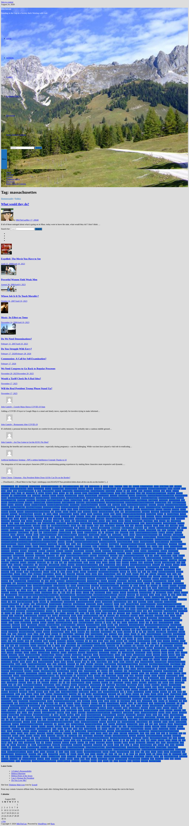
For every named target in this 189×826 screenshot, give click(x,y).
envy (14, 583)
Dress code (70, 574)
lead (152, 639)
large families (79, 639)
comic (160, 546)
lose (117, 646)
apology (27, 505)
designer (30, 569)
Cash (40, 532)
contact (129, 553)
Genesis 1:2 (108, 604)
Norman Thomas (165, 666)
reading (147, 694)
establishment (166, 583)
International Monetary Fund (127, 627)
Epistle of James (50, 583)
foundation (130, 597)
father (34, 590)
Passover (177, 673)
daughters (133, 562)
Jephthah (38, 632)
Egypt (175, 576)
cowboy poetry (55, 558)
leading (4, 641)
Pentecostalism (172, 676)
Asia (131, 507)
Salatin (138, 706)
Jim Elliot (127, 632)
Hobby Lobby (37, 618)
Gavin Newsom (41, 604)
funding (98, 602)
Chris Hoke (79, 537)
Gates (32, 604)
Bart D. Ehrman (27, 516)
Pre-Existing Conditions (32, 685)
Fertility (37, 592)
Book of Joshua (73, 523)
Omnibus (36, 671)
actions (9, 491)
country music (166, 555)
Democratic (76, 567)
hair (114, 613)
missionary (23, 657)
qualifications (138, 692)
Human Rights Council (172, 620)
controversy (29, 555)
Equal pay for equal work (133, 583)
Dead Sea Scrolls (169, 562)
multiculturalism (174, 659)
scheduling (117, 708)
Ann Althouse (142, 500)
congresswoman (7, 553)
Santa (29, 708)
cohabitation (103, 546)
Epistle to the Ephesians (87, 583)
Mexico (21, 655)
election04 (55, 579)
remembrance (28, 699)
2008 (86, 486)
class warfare (151, 544)
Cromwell (66, 560)
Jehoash (4, 632)
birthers (114, 521)
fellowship (142, 590)
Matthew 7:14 (84, 650)
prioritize (147, 687)
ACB (119, 489)
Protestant (171, 689)
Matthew (74, 650)
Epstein (119, 583)
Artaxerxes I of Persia (51, 507)
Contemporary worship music (144, 553)
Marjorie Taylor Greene (127, 648)
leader (172, 639)
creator (114, 558)
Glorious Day (94, 606)
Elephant (4, 581)
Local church (24, 646)
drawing (58, 574)
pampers (93, 673)
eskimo (158, 583)
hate (160, 613)
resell (165, 699)
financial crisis (132, 592)
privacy (160, 687)
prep (103, 685)
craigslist (68, 558)
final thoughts (99, 592)
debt (36, 565)
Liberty (182, 641)
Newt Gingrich (68, 666)
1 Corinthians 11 (7, 486)
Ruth (65, 706)
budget (181, 525)
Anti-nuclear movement (115, 502)
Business (82, 528)
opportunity (118, 671)
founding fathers (158, 597)
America (131, 495)
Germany (5, 606)
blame (156, 521)
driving (94, 574)
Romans (77, 703)
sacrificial (85, 706)
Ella (42, 581)
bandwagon (97, 514)
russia (43, 706)
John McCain (161, 632)
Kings (10, 639)
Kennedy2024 (37, 636)
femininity (5, 592)
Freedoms (164, 599)
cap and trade (70, 530)
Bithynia (127, 521)
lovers (147, 646)
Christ (95, 537)
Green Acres (158, 611)
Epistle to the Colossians (68, 583)
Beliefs (16, 519)
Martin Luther (172, 648)
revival (106, 701)
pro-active (168, 687)
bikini (23, 521)
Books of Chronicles (153, 523)
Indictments (123, 625)
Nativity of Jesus (8, 664)
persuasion (55, 678)
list (158, 643)
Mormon (37, 659)
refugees (105, 696)
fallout (144, 588)
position (135, 682)
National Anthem (147, 662)
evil (148, 585)
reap (21, 696)
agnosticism (30, 493)
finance (109, 592)
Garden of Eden (170, 602)
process (22, 689)
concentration (79, 551)
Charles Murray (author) (67, 535)
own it (49, 673)
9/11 (130, 486)
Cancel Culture (44, 530)
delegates (168, 565)
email (46, 581)
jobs (140, 632)
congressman (173, 551)
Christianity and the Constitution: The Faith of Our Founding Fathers (29, 542)
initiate (68, 627)
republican (101, 699)
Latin (124, 639)
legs (90, 641)
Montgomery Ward (8, 659)
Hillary (172, 615)
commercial (73, 549)
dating (118, 562)
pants (99, 673)
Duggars (135, 574)
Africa (13, 493)
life (55, 643)
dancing (92, 562)
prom (80, 689)
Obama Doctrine (91, 669)
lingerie (143, 643)
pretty (72, 687)
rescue (160, 699)
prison (154, 687)
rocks (41, 703)
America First (141, 495)
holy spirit (109, 618)
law (135, 639)
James (138, 629)
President (164, 685)
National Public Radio (176, 662)
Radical (36, 694)
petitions (74, 678)
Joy (60, 634)
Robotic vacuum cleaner (28, 703)
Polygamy (45, 682)
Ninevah (114, 666)
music (35, 662)
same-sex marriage (171, 706)
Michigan (59, 655)
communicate (157, 549)
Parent (111, 673)
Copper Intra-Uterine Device (77, 555)
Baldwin (76, 514)
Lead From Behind (162, 639)
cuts (48, 562)
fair (99, 588)
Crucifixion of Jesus (95, 560)
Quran (179, 692)
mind (123, 655)
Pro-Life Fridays (11, 689)
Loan (12, 646)
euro (68, 585)
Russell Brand (34, 706)
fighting (79, 592)
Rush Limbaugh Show (19, 706)
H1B (87, 613)
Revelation (86, 701)
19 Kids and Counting (50, 486)
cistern (73, 544)
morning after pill (48, 659)
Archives (9, 58)
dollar (144, 572)
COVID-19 (43, 558)
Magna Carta (18, 648)
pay (74, 676)
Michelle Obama (48, 655)
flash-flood (143, 595)
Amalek (53, 495)
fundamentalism (56, 602)
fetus (55, 592)
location (33, 646)
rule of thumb (142, 703)
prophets (119, 689)
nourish (27, 669)
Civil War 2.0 (114, 544)
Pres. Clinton (121, 685)
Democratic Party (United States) (95, 567)
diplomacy (95, 569)
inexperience (6, 627)
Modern (74, 657)
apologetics (19, 505)
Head (177, 613)
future (135, 602)
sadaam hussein (96, 706)
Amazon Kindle (91, 495)
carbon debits (151, 530)
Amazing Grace (71, 495)
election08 (64, 579)
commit (96, 549)
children (23, 537)
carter (35, 532)
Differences (71, 569)
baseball (57, 516)
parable (105, 673)
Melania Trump (44, 652)
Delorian (15, 567)
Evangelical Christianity (109, 585)
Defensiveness (109, 565)
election (15, 579)
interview (172, 627)
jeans (168, 629)
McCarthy (137, 650)
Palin (76, 673)
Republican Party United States (118, 699)
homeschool (152, 618)
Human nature (157, 620)
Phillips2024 (133, 678)
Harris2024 (135, 613)
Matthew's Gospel (111, 650)
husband (43, 622)
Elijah (11, 581)
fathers (50, 590)
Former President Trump (100, 597)
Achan (170, 489)
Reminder (38, 699)
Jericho (67, 632)
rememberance (16, 699)
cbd (102, 532)
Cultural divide (140, 560)
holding (52, 618)
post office (142, 682)
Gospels (169, 609)
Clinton (35, 546)
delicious (176, 565)
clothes (64, 546)
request (154, 699)
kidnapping (75, 636)
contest (170, 553)
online (80, 671)
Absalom (89, 489)
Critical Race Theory (52, 560)
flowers (164, 595)
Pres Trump (110, 685)
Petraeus (82, 678)
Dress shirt (80, 574)
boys (79, 525)
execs (3, 588)
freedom (92, 599)
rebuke (59, 696)
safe (104, 706)
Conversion (50, 555)
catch (74, 532)
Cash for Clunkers (50, 532)
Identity (124, 622)
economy (59, 576)
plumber (178, 680)
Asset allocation (167, 507)
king (121, 636)
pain (59, 673)
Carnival (179, 530)
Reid (117, 696)
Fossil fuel (121, 597)
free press (74, 599)
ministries (156, 655)
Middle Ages (76, 655)
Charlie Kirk (83, 535)
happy (128, 613)
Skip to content (7, 2)
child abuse (167, 535)
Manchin (68, 648)
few (59, 592)
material (61, 650)
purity (99, 692)
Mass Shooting (26, 650)
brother (162, 525)
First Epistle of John (67, 595)
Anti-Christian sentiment (95, 502)
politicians (22, 682)
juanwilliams (79, 634)
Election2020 (123, 579)
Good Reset (83, 609)
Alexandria (130, 493)
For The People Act (47, 597)
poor (60, 682)
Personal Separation (33, 678)
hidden (141, 615)
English (178, 581)
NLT (125, 666)
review (100, 701)
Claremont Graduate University (132, 544)
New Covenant (110, 664)
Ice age (109, 622)
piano (184, 678)
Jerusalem (81, 632)
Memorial (82, 652)
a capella (136, 486)
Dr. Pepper (37, 574)
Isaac (92, 629)
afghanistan (5, 493)
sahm (128, 706)
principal (132, 687)
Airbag (55, 493)
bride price (138, 525)
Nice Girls (79, 666)
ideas (119, 622)
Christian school (108, 539)
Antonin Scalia (161, 502)
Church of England (39, 544)
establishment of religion (16, 585)
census (131, 532)
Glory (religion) (107, 606)
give (46, 606)
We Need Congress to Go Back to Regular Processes (28, 368)
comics (166, 546)
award (79, 512)
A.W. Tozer (164, 486)
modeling (58, 657)
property (104, 689)
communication (170, 549)
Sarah (42, 708)
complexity (50, 551)
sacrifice (77, 706)
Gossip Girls (178, 609)
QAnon (130, 692)
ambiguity (114, 495)
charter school (94, 535)
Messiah (4, 655)
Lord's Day (111, 646)
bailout (49, 514)
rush (178, 703)
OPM (111, 671)
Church (136, 542)
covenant (30, 558)
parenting (134, 673)
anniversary (163, 500)
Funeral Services (120, 602)
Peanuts (120, 676)
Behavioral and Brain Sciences (175, 516)
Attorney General (148, 509)
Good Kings (40, 609)
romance (62, 703)
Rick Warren (125, 701)
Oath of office (72, 669)
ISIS (102, 629)
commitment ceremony (119, 549)
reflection (97, 696)
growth (36, 613)
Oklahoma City (173, 669)
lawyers (140, 639)
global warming (82, 606)
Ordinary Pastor (134, 671)
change (13, 535)
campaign (5, 530)
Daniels (105, 562)
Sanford (23, 708)
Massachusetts (51, 650)
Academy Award (109, 489)
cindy (68, 544)
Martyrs (181, 648)
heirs (101, 615)
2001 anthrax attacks (70, 486)
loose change (71, 646)
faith (110, 588)
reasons (32, 696)
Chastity (103, 535)
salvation (145, 706)
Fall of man (136, 588)
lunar (152, 646)
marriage (149, 648)
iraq (74, 629)
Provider (31, 692)
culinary (111, 560)
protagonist (152, 689)
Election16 (91, 579)
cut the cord (41, 562)
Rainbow (49, 694)
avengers (58, 512)
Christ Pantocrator (116, 537)
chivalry (35, 537)
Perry (12, 678)
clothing (70, 546)
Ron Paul (102, 703)
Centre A (161, 532)
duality (129, 574)
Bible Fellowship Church (85, 519)
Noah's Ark (139, 666)
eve (131, 585)
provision (39, 692)
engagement (147, 581)
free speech (83, 599)
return (78, 701)
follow (3, 597)
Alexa (123, 493)
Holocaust (97, 618)
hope (55, 620)
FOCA (179, 595)
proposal (126, 689)
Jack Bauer (126, 629)
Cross (72, 560)
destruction (49, 569)
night (108, 666)
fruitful (36, 602)
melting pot (55, 652)
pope (68, 682)
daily (65, 562)
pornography (118, 682)
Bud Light (174, 525)
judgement (113, 634)
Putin (122, 692)
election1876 (101, 579)
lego (86, 641)
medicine (10, 652)
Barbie (17, 516)
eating (174, 574)
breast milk (119, 525)
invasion (47, 629)
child (160, 535)
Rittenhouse (173, 701)
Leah (9, 641)
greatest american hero (127, 611)
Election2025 (146, 579)
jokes (9, 634)
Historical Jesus (14, 618)
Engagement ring (160, 581)
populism (105, 682)
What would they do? (15, 204)
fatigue (56, 590)
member (63, 652)
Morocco (59, 659)
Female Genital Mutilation (163, 590)
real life (160, 694)
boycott (73, 525)
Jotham (48, 634)
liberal (159, 641)
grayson (98, 611)
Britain (155, 525)
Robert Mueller (7, 703)
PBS (103, 676)
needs (54, 664)
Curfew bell (14, 562)
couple (175, 555)
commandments (176, 546)
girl (30, 606)
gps (54, 611)
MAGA (4, 648)
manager (60, 648)
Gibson (12, 606)
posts (159, 682)
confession (128, 551)
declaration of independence (86, 565)
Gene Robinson (79, 604)
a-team (156, 486)
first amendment (11, 595)
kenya (46, 636)
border (3, 525)
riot (166, 701)
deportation (164, 567)
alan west (78, 493)
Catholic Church (90, 532)
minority (164, 655)
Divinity (46, 572)
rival (180, 701)
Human (148, 620)
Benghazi (39, 519)
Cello (117, 532)
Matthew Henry (97, 650)
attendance (128, 509)
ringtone (161, 701)
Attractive (175, 509)
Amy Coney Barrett (55, 500)
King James (148, 636)
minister (149, 655)
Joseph (30, 634)
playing (137, 680)
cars (31, 532)
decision (63, 565)
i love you (98, 622)
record (84, 696)
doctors (76, 572)
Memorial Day (92, 652)
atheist (69, 509)
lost (121, 646)
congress (163, 551)
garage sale (158, 602)
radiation (29, 694)
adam (39, 491)
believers (23, 519)
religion (143, 696)
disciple (133, 569)
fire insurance (161, 592)
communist (5, 551)
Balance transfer (65, 514)
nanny (109, 662)
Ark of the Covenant (33, 507)
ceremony (170, 532)
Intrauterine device (25, 629)
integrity (83, 627)
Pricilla (83, 687)
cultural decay (127, 560)
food (25, 597)
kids (82, 636)
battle (93, 516)
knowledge (26, 639)
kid (69, 636)
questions (163, 692)
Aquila (123, 505)
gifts (27, 606)
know (19, 639)
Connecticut (19, 553)
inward (63, 629)
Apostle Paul (74, 505)
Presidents (60, 687)
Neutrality (89, 664)
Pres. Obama (132, 685)
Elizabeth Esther (33, 581)
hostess (87, 620)
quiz (169, 692)
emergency (60, 581)
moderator (66, 657)
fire (153, 592)
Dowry (24, 574)
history (23, 618)
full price (42, 602)
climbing (28, 546)
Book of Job (61, 523)
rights (155, 701)
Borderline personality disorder (19, 525)
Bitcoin (121, 521)
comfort (154, 546)
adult (128, 491)
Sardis (57, 708)
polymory (54, 682)
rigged (133, 701)
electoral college (166, 579)
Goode (91, 609)
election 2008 (24, 579)
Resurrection (23, 701)
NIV (120, 666)
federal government (100, 590)
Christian (138, 537)
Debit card (17, 565)
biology (67, 521)
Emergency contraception (75, 581)
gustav (82, 613)
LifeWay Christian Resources (89, 643)
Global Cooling (69, 606)
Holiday (59, 618)
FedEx (131, 590)
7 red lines (118, 486)
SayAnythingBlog (90, 708)
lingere (137, 643)
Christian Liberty (25, 539)
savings (74, 708)
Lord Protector (87, 646)
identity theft (133, 622)
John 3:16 (151, 632)
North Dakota (6, 669)
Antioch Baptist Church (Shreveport (139, 502)
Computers (68, 551)
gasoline (26, 604)
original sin (157, 671)
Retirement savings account (65, 701)
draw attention (48, 574)
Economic (42, 576)
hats (164, 613)
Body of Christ (31, 523)
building (17, 528)
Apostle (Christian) (38, 505)
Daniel (98, 562)
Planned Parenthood (89, 680)
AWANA (73, 512)
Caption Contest (113, 530)
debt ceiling (43, 565)
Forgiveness (65, 597)
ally (11, 495)
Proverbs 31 (13, 692)
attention (136, 509)
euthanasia (95, 585)
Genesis (100, 604)
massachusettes (39, 650)
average (65, 512)
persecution (19, 678)
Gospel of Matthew (157, 609)
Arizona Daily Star (17, 507)
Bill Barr (29, 521)
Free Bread (65, 599)
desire (36, 569)
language (49, 639)
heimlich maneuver (91, 615)
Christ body (103, 537)
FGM (63, 592)
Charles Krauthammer (48, 535)
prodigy (28, 689)
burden (44, 528)
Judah (87, 634)
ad (36, 491)
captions (124, 530)
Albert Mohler (94, 493)
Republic (93, 699)
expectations (27, 588)
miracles (171, 655)
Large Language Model (95, 639)
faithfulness (126, 588)
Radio (42, 694)
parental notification (122, 673)
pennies (154, 676)
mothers (120, 659)
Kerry (51, 636)
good (14, 609)
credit (119, 558)
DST (123, 574)
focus (184, 595)
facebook (86, 588)
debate (10, 565)
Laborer (34, 639)
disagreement (112, 569)
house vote (100, 620)
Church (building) (147, 542)
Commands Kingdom (19, 549)
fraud (54, 599)
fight (73, 592)
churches (61, 544)
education (157, 576)
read (141, 694)
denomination (141, 567)
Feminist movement (26, 592)
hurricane (35, 622)
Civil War (104, 544)
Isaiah (97, 629)
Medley (26, 652)
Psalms (52, 692)
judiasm (127, 634)
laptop (71, 639)
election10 (73, 579)
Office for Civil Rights (146, 669)
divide (26, 572)
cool (57, 555)
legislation (70, 641)
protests (178, 689)
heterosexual (125, 615)
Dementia (24, 567)
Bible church (58, 519)
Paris (147, 673)
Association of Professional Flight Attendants (33, 509)
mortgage (67, 659)
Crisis (8, 560)
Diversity (19, 572)
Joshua (36, 634)
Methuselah (13, 655)
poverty (165, 682)
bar (165, 514)
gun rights (70, 613)
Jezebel (120, 632)
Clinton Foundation (47, 546)
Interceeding (92, 627)
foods (29, 597)
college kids (133, 546)
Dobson (69, 572)
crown (83, 560)
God (121, 606)
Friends (4, 602)
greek (150, 611)
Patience (16, 676)
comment (45, 549)
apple (109, 505)
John (145, 632)
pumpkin (93, 692)
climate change (18, 546)
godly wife (180, 606)
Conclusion (106, 551)
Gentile (116, 604)
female (150, 590)
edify (150, 576)
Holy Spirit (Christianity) (124, 618)
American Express (57, 498)
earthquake (161, 574)
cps (63, 558)
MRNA (145, 659)
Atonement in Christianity (101, 509)
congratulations (153, 551)
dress (64, 574)
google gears (120, 609)
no (128, 666)
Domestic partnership (166, 572)
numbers (52, 669)
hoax (29, 618)
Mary (3, 650)
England (170, 581)
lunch (157, 646)
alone (29, 495)
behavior (158, 516)
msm (151, 659)
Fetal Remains (47, 592)
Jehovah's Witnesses (26, 632)
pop (64, 682)
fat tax (29, 590)
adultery (134, 491)
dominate (179, 572)
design (23, 569)
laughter (130, 639)
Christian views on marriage (142, 539)
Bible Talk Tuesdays (132, 519)
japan (164, 629)
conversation (40, 555)
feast (73, 590)
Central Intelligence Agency (146, 532)
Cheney (125, 535)
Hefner (73, 615)
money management (145, 657)
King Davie (138, 636)
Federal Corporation (84, 590)
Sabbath (70, 706)
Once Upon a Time (48, 671)
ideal (114, 622)
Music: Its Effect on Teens (14, 317)
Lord (79, 646)
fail (96, 588)
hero (117, 615)
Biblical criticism (148, 519)
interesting (111, 627)
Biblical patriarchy (162, 519)
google (97, 609)
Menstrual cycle (127, 652)
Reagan (153, 694)
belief (10, 519)
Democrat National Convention (58, 567)
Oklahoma (162, 669)
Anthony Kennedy (53, 502)
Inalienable (80, 625)
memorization (104, 652)
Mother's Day (100, 659)
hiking (166, 615)
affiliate (169, 491)
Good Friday (21, 609)
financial (122, 592)
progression (63, 689)
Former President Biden (80, 597)
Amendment (123, 495)
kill (86, 636)
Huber (133, 620)
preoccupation (95, 685)
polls (39, 682)
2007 (82, 486)
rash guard (112, 694)
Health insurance (30, 615)
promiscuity (87, 689)
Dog (128, 572)
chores (52, 537)
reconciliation (76, 696)
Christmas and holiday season (86, 542)
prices (77, 687)
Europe (73, 585)
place (60, 680)
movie (132, 659)
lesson (106, 641)
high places (149, 615)
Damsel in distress (75, 562)
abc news (178, 486)
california (152, 528)
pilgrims (33, 680)
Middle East (87, 655)
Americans (21, 500)
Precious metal (49, 685)
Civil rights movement (91, 544)
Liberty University (37, 643)
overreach (42, 673)
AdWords (156, 491)
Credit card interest (153, 558)
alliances (179, 493)
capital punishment (83, 530)
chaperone (20, 535)
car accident (132, 530)
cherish (132, 535)
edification (143, 576)
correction (114, 555)
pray (15, 685)
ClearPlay (182, 544)
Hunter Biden (25, 622)
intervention (163, 627)
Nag (88, 662)
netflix (82, 664)
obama (81, 669)
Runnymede (171, 703)
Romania (69, 703)
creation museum (87, 558)
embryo (52, 581)
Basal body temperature (43, 516)
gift (23, 606)
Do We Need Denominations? (16, 338)
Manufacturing (85, 648)
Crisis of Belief (17, 560)
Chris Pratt (88, 537)
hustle (75, 622)
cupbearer (5, 562)
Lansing (56, 639)
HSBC (127, 620)
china (29, 537)
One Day (73, 671)
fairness (104, 588)
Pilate (27, 680)
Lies (51, 643)
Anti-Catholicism (68, 502)
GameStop (142, 602)
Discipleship (150, 569)
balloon (83, 514)
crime (3, 560)
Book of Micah (86, 523)
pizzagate (54, 680)
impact (23, 625)
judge (105, 634)
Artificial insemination (70, 507)
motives (127, 659)
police (3, 682)
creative (108, 558)
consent (46, 553)
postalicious (152, 682)
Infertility (24, 627)
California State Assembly (166, 528)
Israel (111, 629)
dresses (88, 574)
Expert (45, 588)
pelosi (126, 676)
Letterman (132, 641)
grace (59, 611)
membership (72, 652)
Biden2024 (5, 521)
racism (17, 694)
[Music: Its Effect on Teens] (4, 312)
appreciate (116, 505)
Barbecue (10, 516)
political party (11, 682)
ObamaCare (103, 669)
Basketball (65, 516)
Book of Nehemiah (100, 523)
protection (162, 689)
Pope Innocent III (78, 682)
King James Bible (160, 636)
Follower (10, 597)
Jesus (87, 632)
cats (99, 532)
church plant (52, 544)
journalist (54, 634)
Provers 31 (23, 692)
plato (119, 680)
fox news (42, 599)
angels (91, 500)
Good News (51, 609)
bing (62, 521)
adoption (119, 491)
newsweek (57, 666)
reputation (146, 699)
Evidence (142, 585)
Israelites (117, 629)
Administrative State (81, 491)
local (17, 646)
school (125, 708)
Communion (182, 549)
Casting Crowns (64, 532)
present (140, 685)
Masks (17, 650)
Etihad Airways (59, 585)
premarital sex (83, 685)
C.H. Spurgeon (127, 528)
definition (125, 565)
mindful (129, 655)
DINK (79, 569)
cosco (120, 555)
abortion (48, 489)
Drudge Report (109, 574)
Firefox (170, 592)
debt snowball (54, 565)
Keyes (65, 636)
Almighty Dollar (19, 495)
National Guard (160, 662)
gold (3, 609)
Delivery (4, 567)
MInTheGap (6, 9)
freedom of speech (152, 599)
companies (14, 551)
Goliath (8, 609)
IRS (88, 629)
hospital (74, 620)
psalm (46, 692)
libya (47, 643)
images (177, 622)
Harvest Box (153, 613)
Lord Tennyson (99, 646)
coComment (87, 546)
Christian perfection (93, 539)
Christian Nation (78, 539)
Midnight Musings (106, 655)
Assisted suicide (181, 507)
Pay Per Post (82, 676)
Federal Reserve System (118, 590)
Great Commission (109, 611)
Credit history (167, 558)
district (12, 572)
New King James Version (159, 664)
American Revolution (167, 498)
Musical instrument (45, 662)
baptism (118, 514)
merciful (171, 652)
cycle (56, 562)
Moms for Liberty (107, 657)
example (165, 585)
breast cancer (109, 525)
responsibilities (180, 699)
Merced (164, 652)
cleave (3, 546)
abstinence (98, 489)
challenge (178, 532)
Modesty (81, 657)
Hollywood (87, 618)
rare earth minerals (99, 694)
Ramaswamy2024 (60, 694)
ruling (151, 703)
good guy (31, 609)
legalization (61, 641)
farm (18, 590)
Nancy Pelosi (101, 662)
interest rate (102, 627)
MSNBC (157, 659)
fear (69, 590)
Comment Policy (13, 96)
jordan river (22, 634)
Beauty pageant (134, 516)
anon (183, 500)
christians (61, 542)
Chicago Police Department (146, 535)
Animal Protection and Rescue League (120, 500)
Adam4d (57, 491)
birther (108, 521)
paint (64, 673)
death (178, 562)
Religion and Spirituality (157, 696)
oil (156, 669)
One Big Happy (62, 671)
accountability (141, 489)
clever (9, 546)
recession (66, 696)
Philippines (113, 678)
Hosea (68, 620)
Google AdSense (107, 609)
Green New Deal (170, 611)
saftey (123, 706)
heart (49, 615)
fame (149, 588)
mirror (177, 655)
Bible (50, 519)
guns (77, 613)
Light (103, 643)
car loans (141, 530)
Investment (55, 629)
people (181, 676)
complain (42, 551)
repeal (66, 699)
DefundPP (156, 565)
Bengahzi (31, 519)
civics (78, 544)
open (99, 671)
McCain (129, 650)
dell (10, 567)
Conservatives (66, 553)
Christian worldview (162, 539)
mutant (63, 662)
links (149, 643)
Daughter (125, 562)
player (131, 680)
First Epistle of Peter (84, 595)
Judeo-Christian (96, 634)
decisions (71, 565)
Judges (120, 634)
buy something (105, 528)
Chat (109, 535)
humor (10, 622)
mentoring (156, 652)
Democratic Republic (117, 567)
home (137, 618)
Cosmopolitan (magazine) (133, 555)
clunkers (77, 546)
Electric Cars (178, 579)
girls (42, 606)
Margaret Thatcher (99, 648)
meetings (33, 652)
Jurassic (133, 634)
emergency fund (93, 581)
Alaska (85, 493)
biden (173, 519)
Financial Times (145, 592)
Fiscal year (131, 595)
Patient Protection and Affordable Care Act (37, 676)
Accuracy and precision (157, 489)
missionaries (14, 657)
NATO (18, 664)
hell (104, 615)
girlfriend (36, 606)
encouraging (122, 581)
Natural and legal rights (36, 664)
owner (54, 673)
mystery (78, 662)
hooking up (41, 620)
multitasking (6, 662)
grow (23, 613)
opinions (104, 671)
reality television (12, 696)
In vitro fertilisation (68, 625)
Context (176, 553)
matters (67, 650)
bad (44, 514)
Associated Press (8, 509)
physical (178, 678)
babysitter (5, 514)
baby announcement (133, 512)
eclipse (34, 576)
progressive (73, 689)
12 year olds (23, 486)
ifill (151, 622)
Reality (166, 694)
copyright (93, 555)
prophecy (111, 689)
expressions (52, 588)
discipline (159, 569)
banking (106, 514)
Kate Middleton (179, 634)
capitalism (96, 530)
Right (139, 701)
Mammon (48, 648)
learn (14, 641)
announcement (174, 500)
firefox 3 (176, 592)
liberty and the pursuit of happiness (15, 643)
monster (180, 657)
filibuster (85, 592)
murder (22, 662)
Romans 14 (85, 703)
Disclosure (10, 115)
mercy (177, 652)
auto (52, 512)
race (184, 692)
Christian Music (64, 539)
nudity (45, 669)
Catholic (80, 532)
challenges (5, 535)
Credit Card (127, 558)
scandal (110, 708)
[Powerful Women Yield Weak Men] (8, 274)
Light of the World (113, 643)
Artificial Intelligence (87, 507)
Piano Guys (6, 680)
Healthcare (42, 615)
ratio (123, 694)
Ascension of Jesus (107, 507)
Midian (95, 655)
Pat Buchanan (6, 676)
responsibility (6, 701)
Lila (123, 643)
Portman (127, 682)
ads (124, 491)
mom (87, 657)
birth (73, 521)
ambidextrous (103, 495)
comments (64, 549)
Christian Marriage (50, 539)
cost (146, 555)
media (3, 652)
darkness (111, 562)
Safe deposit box (113, 706)
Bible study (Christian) (114, 519)
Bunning (37, 528)
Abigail (30, 489)
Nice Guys (88, 666)
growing (29, 613)
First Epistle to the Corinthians (105, 595)
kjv (15, 639)
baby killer (145, 512)
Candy (61, 530)
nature (49, 664)
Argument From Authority (175, 505)
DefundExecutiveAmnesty (140, 565)
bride (132, 525)
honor (33, 620)
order (125, 671)
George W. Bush (132, 604)
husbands (51, 622)
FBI (66, 590)
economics (50, 576)
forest (57, 597)
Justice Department (154, 634)
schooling (144, 708)
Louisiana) (127, 646)
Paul (57, 676)
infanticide (16, 627)
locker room (42, 646)
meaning (164, 650)
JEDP (181, 629)
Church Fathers (176, 542)
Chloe (41, 537)
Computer (60, 551)
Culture (149, 560)
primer (111, 687)
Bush (76, 528)
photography (154, 678)
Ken (12, 636)
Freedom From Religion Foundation (130, 599)
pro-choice (177, 687)
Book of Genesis (49, 523)
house (93, 620)
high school (159, 615)
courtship (22, 558)
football (35, 597)
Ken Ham (19, 636)
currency (23, 562)
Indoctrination (175, 625)
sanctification (14, 708)
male (42, 648)
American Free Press (93, 498)
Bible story (100, 519)
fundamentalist (69, 602)
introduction (38, 629)
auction (183, 509)
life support (61, 643)
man (54, 648)
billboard (56, 521)
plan (72, 680)
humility (4, 622)
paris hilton (154, 673)
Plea (142, 680)
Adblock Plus (67, 491)
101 (16, 486)
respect (170, 699)
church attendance (162, 542)
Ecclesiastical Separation (21, 576)
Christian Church (164, 537)
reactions (135, 694)
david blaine (148, 562)
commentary (54, 549)
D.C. (61, 562)
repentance (74, 699)
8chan (125, 486)
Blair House (148, 521)
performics (5, 678)
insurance (75, 627)
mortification (77, 659)
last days (108, 639)
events (135, 585)
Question (155, 692)
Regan (111, 696)
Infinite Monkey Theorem (39, 627)
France (49, 599)
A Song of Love (146, 486)
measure (179, 650)
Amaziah (60, 495)
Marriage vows (160, 648)
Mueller (164, 659)
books (142, 523)
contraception (6, 555)
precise (58, 685)
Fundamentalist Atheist (85, 602)
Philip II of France (101, 678)
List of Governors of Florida (171, 643)
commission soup (86, 549)
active (15, 491)
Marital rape (112, 648)
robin (16, 703)
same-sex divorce (156, 706)
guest (57, 613)
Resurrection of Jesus (37, 701)
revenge (94, 701)
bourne (44, 525)
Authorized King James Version (37, 512)
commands (5, 549)
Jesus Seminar (106, 632)
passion (170, 673)
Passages (162, 673)
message (184, 652)
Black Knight (137, 521)
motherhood (111, 659)
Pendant (147, 676)
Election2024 (134, 579)
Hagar (109, 613)
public (57, 692)
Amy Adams (41, 500)
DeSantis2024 (6, 569)
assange (142, 507)
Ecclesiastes (6, 576)
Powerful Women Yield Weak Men (19, 279)
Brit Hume (148, 525)
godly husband (170, 606)
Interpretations (152, 627)
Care (159, 530)
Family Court (163, 588)
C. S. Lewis (116, 528)
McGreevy (155, 650)
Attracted (159, 509)
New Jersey (143, 664)
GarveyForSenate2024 (10, 604)
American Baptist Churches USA (160, 495)
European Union (83, 585)
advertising (147, 491)
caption (103, 530)
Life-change (71, 643)
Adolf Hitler (110, 491)
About (8, 38)
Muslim (57, 662)
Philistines (123, 678)
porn (111, 682)
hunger (17, 622)
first (2, 595)
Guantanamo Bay (47, 613)
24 (101, 486)
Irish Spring (81, 629)
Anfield (86, 500)
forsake (114, 597)
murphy (29, 662)
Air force (48, 493)
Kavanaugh (5, 636)
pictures (21, 680)
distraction (5, 572)
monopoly (173, 657)
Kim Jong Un (99, 636)
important (42, 625)
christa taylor (129, 537)
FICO (68, 592)
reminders (47, 699)
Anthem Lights (39, 502)
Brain (83, 525)
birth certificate (81, 521)
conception (89, 551)
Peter (62, 678)
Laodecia (64, 639)
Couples (181, 555)
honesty (27, 620)
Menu (4, 159)
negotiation (61, 664)
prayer (19, 685)
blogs (11, 523)
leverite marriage (143, 641)
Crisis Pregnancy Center (34, 560)
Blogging (5, 523)
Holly (80, 618)
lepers (94, 641)
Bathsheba (80, 516)
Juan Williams (68, 634)
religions (170, 696)
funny (129, 602)
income (103, 625)
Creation (76, 558)
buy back (94, 528)
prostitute (134, 689)
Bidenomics (15, 521)
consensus (38, 553)
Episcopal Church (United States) (30, 583)
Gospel (133, 609)
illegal (155, 622)
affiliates (175, 491)
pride (88, 687)
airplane (62, 493)
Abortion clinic (58, 489)
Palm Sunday (84, 673)
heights (80, 615)
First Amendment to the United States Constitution (38, 595)
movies (139, 659)
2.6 (60, 486)
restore (15, 701)
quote (174, 692)
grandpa (91, 611)
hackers (104, 613)
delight (183, 565)
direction (103, 569)
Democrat (41, 567)
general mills (91, 604)
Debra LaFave (28, 565)
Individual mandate (136, 625)
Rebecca (39, 696)
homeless (143, 618)
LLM (7, 646)
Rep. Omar (59, 699)
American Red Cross (149, 498)
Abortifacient (39, 489)
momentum (94, 657)
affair (163, 491)
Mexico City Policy (33, 655)
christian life (37, 539)
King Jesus (172, 636)
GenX (122, 604)
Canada (34, 530)
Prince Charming (122, 687)
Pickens (14, 680)
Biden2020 (180, 519)
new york (32, 666)
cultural (118, 560)
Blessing (162, 521)
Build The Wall (7, 528)
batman (88, 516)
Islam (106, 629)
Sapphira (35, 708)
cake (145, 528)
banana (89, 514)
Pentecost (161, 676)
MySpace (70, 662)
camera (184, 528)
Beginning (150, 516)
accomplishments (129, 489)
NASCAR (129, 662)
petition (68, 678)
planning (101, 680)
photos (162, 678)
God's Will (140, 606)
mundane (15, 662)
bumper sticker (27, 528)
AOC (169, 502)
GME (116, 606)
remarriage (179, 696)
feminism (13, 592)
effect (170, 576)
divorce (53, 572)
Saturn (67, 708)
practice (4, 685)
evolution (154, 585)
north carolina (178, 666)
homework (175, 618)
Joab (133, 632)
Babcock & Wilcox (106, 512)
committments (146, 549)
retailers (50, 701)
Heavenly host (64, 615)
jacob (133, 629)
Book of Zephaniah (132, 523)
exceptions (181, 585)
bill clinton (37, 521)
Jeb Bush (175, 629)
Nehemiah (71, 664)
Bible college (69, 519)
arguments (5, 507)
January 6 (157, 629)
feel (136, 590)
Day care (157, 562)
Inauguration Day (93, 625)
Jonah (14, 634)
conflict (136, 551)
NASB (122, 662)
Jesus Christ (95, 632)
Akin (71, 493)
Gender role (67, 604)
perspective (46, 678)
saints (133, 706)
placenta (66, 680)
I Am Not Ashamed (86, 622)
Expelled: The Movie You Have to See (21, 258)
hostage (81, 620)
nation (136, 662)
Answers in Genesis (16, 502)
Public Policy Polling (69, 692)
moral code (21, 659)
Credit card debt (138, 558)
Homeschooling (164, 618)
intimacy (180, 627)
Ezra (80, 588)
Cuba (105, 560)
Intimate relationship (9, 629)
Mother (91, 659)
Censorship (124, 532)
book (39, 523)
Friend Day (182, 599)
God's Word (150, 606)
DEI (162, 565)
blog (168, 521)
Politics (18, 199)
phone (140, 678)
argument (160, 505)
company (23, 551)
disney (178, 569)
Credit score (178, 558)
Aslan (135, 507)
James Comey (147, 629)
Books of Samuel (170, 523)
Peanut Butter (110, 676)
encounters (112, 581)
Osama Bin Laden (170, 671)
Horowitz (61, 620)
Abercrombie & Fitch (18, 489)
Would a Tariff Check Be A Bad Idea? (21, 378)
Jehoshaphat (13, 632)
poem (184, 680)
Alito (143, 493)
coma (148, 546)
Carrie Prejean (23, 532)
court (10, 558)
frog (9, 602)
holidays (66, 618)
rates (119, 694)
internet (143, 627)
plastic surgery (111, 680)
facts (92, 588)
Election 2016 (36, 579)
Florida (158, 595)
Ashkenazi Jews (122, 507)
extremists (62, 588)
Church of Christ (24, 544)
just (138, 634)
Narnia (116, 662)
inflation (53, 627)
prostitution (143, 689)
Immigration (6, 625)
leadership (180, 639)
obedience (113, 669)
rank (79, 694)
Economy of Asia (71, 576)
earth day (153, 574)
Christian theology (123, 539)
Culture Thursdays (160, 560)
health (11, 615)
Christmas (69, 542)
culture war (173, 560)
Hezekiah (134, 615)
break (101, 525)
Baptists (160, 514)
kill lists (91, 636)
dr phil (30, 574)
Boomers (180, 523)
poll (34, 682)
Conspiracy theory (99, 553)
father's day (42, 590)
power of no (179, 682)
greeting (7, 613)
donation (17, 574)
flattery (151, 595)
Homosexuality (7, 199)
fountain (168, 597)
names (93, 662)
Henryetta (111, 615)
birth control (93, 521)
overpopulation (31, 673)
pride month (96, 687)
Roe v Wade (49, 703)
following (18, 597)
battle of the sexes (103, 516)
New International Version (127, 664)
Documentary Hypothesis (108, 572)
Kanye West (167, 634)
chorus (58, 537)
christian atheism (149, 537)
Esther (29, 585)
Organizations (147, 671)
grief (13, 613)
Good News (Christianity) (67, 609)
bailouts (55, 514)
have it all (170, 613)
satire (62, 708)
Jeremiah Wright (57, 632)
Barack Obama (173, 514)
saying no (102, 708)
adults (140, 491)
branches (89, 525)
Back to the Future (25, 514)
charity (36, 535)
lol (53, 646)
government (20, 611)
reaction (128, 694)
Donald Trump (7, 574)
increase (110, 625)
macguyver (178, 646)
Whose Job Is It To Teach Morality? (20, 296)
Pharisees (90, 678)
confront (143, 551)
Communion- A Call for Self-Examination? (23, 358)
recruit (90, 696)
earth (147, 574)
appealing (103, 505)
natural (24, 664)
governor (49, 611)
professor (54, 689)
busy (88, 528)
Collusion (142, 546)
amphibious (30, 500)
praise (10, 685)
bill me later (47, 521)
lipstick (154, 643)
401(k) (105, 486)
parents (142, 673)
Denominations (153, 567)
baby (122, 512)
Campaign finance (16, 530)
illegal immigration (165, 622)
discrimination (169, 569)
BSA (167, 525)
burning (50, 528)
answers (4, 502)
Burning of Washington (63, 528)
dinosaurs (86, 569)
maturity (122, 650)
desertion (16, 569)
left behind (38, 641)
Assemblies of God (153, 507)
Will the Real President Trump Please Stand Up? (26, 388)
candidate (54, 530)
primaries (105, 687)
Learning (20, 641)
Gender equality (55, 604)
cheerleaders (117, 535)
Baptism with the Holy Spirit (133, 514)
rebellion (47, 696)
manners (75, 648)
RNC (185, 701)
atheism (63, 509)
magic (10, 648)
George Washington (148, 604)
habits (97, 613)
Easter (169, 574)
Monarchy (119, 657)
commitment (105, 549)
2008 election (94, 486)
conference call (118, 551)
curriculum (31, 562)
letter (126, 641)
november (34, 669)
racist (23, 694)
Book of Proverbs (116, 523)
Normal (155, 666)
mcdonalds (146, 650)
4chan (111, 486)
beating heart (116, 516)
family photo (174, 588)
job (137, 632)
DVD (142, 574)
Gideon (19, 606)
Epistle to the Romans (107, 583)
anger (97, 500)
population (96, 682)
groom (18, 613)
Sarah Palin (49, 708)
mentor (149, 652)
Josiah (41, 634)
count (150, 555)
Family (154, 588)
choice (46, 537)
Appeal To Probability (89, 505)
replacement (84, 699)
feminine (178, 590)
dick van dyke (60, 569)
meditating (18, 652)
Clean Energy (162, 544)
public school (83, 692)
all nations (171, 493)
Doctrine (83, 572)
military (117, 655)
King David (128, 636)
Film (92, 592)
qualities (148, 692)
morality (29, 659)
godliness (159, 606)
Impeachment (32, 625)
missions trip (34, 657)
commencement (34, 549)
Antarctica (29, 502)
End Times (132, 581)
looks (63, 646)
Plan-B (77, 680)
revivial (113, 701)
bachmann (13, 514)
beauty (125, 516)
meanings (172, 650)
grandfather (82, 611)
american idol (134, 498)
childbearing (6, 537)
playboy (125, 680)
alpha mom (36, 495)
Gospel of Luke (142, 609)
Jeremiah (46, 632)
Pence (131, 676)
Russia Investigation (54, 706)
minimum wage (139, 655)
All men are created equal (156, 493)
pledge (147, 680)
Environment (6, 583)
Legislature (79, 641)
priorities (140, 687)
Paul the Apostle (66, 676)
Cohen (111, 546)
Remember (5, 699)
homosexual (6, 620)
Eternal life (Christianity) (43, 585)
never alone (98, 664)
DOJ (139, 572)
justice (143, 634)
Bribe (127, 525)
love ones (140, 646)
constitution (111, 553)
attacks (121, 509)
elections (155, 579)
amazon (81, 495)
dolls (149, 572)
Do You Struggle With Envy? (16, 348)
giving (59, 606)
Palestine (70, 673)
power (171, 682)
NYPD (63, 669)
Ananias (66, 500)
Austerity (4, 512)
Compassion (33, 551)
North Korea (18, 669)
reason (26, 696)
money (134, 657)
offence (133, 669)
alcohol (118, 493)
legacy (45, 641)
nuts (58, 669)
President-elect (40, 687)
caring (163, 530)
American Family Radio (75, 498)
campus (28, 530)
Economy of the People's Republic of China (96, 576)
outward (11, 673)
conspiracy (86, 553)
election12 (82, 579)
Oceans (127, 669)
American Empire (42, 498)
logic (49, 646)
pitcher (47, 680)
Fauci (61, 590)
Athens (75, 509)
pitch (42, 680)
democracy (32, 567)
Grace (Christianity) (70, 611)
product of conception (41, 689)
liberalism (166, 641)
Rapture (88, 694)
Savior (80, 708)
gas (21, 604)
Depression (174, 567)
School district (134, 708)
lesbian (100, 641)
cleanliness (173, 544)
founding (147, 597)
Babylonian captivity (179, 512)
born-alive (36, 525)
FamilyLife (11, 590)
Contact (9, 77)
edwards (164, 576)
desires (42, 569)
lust (161, 646)
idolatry (142, 622)
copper (62, 555)
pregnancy (65, 685)
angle (102, 500)
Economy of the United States (126, 576)
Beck (143, 516)
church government (9, 544)
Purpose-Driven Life (111, 692)
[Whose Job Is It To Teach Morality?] (8, 291)
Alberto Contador (107, 493)
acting (183, 489)
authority (20, 512)
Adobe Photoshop (97, 491)
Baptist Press (151, 514)
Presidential (51, 687)
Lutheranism (168, 646)
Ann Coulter (153, 500)
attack (115, 509)
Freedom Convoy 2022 (105, 599)
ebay (179, 574)
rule (135, 703)
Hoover (49, 620)
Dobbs (63, 572)
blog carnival (175, 521)
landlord (41, 639)
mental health (140, 652)
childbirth (15, 537)
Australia (12, 512)
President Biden (174, 685)
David (140, 562)
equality (147, 583)
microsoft (67, 655)
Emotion (103, 581)
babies (117, 512)
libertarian (175, 641)
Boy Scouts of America (60, 525)
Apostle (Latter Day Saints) (58, 505)
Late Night (116, 639)
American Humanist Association (116, 498)
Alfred (138, 493)
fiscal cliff (122, 595)
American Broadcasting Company (21, 498)
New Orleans (175, 664)
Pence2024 (138, 676)
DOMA (154, 572)
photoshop (170, 678)
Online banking (89, 671)
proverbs (4, 692)
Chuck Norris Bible (124, 542)
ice (104, 622)
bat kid (72, 516)
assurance (56, 509)
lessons (112, 641)
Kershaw (58, 636)
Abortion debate (71, 489)
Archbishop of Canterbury (137, 505)
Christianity (176, 539)
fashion (23, 590)
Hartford (144, 613)
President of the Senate (10, 687)
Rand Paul (72, 694)
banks (112, 514)
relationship (123, 696)
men (119, 652)
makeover (36, 648)
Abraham (81, 489)
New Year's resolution (19, 666)
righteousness (147, 701)
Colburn (117, 546)
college (124, 546)
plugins (171, 680)
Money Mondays (161, 657)
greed (145, 611)
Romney (94, 703)
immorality (15, 625)
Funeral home (107, 602)
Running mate (159, 703)
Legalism (52, 641)
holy (103, 618)
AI (36, 493)
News (50, 666)
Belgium (4, 519)
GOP (127, 609)
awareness (87, 512)
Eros (153, 583)
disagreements (124, 569)
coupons (4, 558)
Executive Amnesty (14, 588)
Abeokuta (5, 489)
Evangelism (124, 585)
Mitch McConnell (46, 657)
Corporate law (103, 555)
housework (119, 620)
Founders (139, 597)
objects (120, 669)
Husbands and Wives (63, 622)
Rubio (130, 703)
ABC (171, 486)
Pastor (183, 673)
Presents (147, 685)
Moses (85, 659)
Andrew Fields (76, 500)
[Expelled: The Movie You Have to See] (6, 254)
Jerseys (73, 632)
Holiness (73, 618)
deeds (101, 565)
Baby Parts (155, 512)
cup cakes (182, 560)
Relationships (134, 696)
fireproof (184, 592)
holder (45, 618)
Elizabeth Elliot (20, 581)
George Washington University (169, 604)
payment (97, 676)
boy (48, 525)
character (29, 535)
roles (56, 703)
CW (52, 562)
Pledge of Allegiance (159, 680)
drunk (118, 574)
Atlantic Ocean (85, 509)
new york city (41, 666)
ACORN (177, 489)
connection (29, 553)
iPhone (69, 629)
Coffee (95, 546)
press (67, 687)
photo (146, 678)
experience (37, 588)
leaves (26, 641)
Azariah (94, 512)
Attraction (167, 509)
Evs (159, 585)
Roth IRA (124, 703)
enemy (139, 581)
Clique (58, 546)
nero (77, 664)
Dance (85, 562)
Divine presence (35, 572)
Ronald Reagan (112, 703)
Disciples (140, 569)
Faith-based (116, 588)
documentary (92, 572)
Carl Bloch (171, 530)
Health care (18, 615)
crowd (77, 560)
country (157, 555)
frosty (13, 602)
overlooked (20, 673)
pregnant (73, 685)
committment (134, 549)
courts (15, 558)
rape (83, 694)
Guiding (62, 613)
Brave (96, 525)
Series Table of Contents (16, 135)
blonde (17, 523)
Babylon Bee (165, 512)
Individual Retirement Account (157, 625)
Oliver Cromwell (17, 671)
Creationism (99, 558)
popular (88, 682)
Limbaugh (129, 643)
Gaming (150, 602)
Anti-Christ (80, 502)
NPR (41, 669)
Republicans (137, 699)
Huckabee (140, 620)
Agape (19, 493)
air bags (41, 493)
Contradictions (18, 555)
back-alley (38, 514)
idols (147, 622)
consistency (77, 553)
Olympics (28, 671)
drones (100, 574)
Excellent (173, 585)
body (22, 523)
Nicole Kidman (99, 666)
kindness (115, 636)
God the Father (129, 606)
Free (59, 599)
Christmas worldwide (107, 542)
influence (61, 627)
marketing (141, 648)
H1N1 (92, 613)
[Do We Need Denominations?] (8, 334)
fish (137, 595)
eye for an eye (72, 588)
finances (115, 592)
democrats (131, 567)
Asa (98, 507)
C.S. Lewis (138, 528)
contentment (161, 553)
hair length (120, 613)
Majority (27, 648)
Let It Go (119, 641)
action (3, 491)
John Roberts (172, 632)
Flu (169, 595)
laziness (147, 639)
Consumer (121, 553)
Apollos (10, 505)
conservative (55, 553)
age (23, 493)
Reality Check (176, 694)
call (179, 528)
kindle (108, 636)
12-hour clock (34, 486)
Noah (132, 666)
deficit (118, 565)
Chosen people (68, 537)
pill (38, 680)
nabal (84, 662)
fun (48, 602)
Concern (97, 551)
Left (31, 641)
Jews (114, 632)
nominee (147, 666)
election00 (46, 579)
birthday (101, 521)
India (116, 625)
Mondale (127, 657)
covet (36, 558)
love (134, 646)
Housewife (109, 620)
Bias (45, 519)
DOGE (134, 572)
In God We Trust (53, 625)
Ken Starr (27, 636)
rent (52, 699)
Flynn (173, 595)
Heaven (55, 615)
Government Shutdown (35, 611)
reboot (53, 696)
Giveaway (52, 606)
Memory (113, 652)
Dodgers (122, 572)
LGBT (153, 641)
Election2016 (112, 579)
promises (96, 689)
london (57, 646)
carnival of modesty (9, 532)
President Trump (26, 687)
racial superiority (8, 694)
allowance (5, 495)
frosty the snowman (25, 602)
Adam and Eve (48, 491)
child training (177, 535)
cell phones (109, 532)
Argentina (152, 505)
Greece (139, 611)
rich (118, 701)
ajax (67, 493)
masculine (10, 650)
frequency (173, 599)
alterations (45, 495)
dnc (58, 572)
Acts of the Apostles (26, 491)
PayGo (90, 676)
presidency (155, 685)
